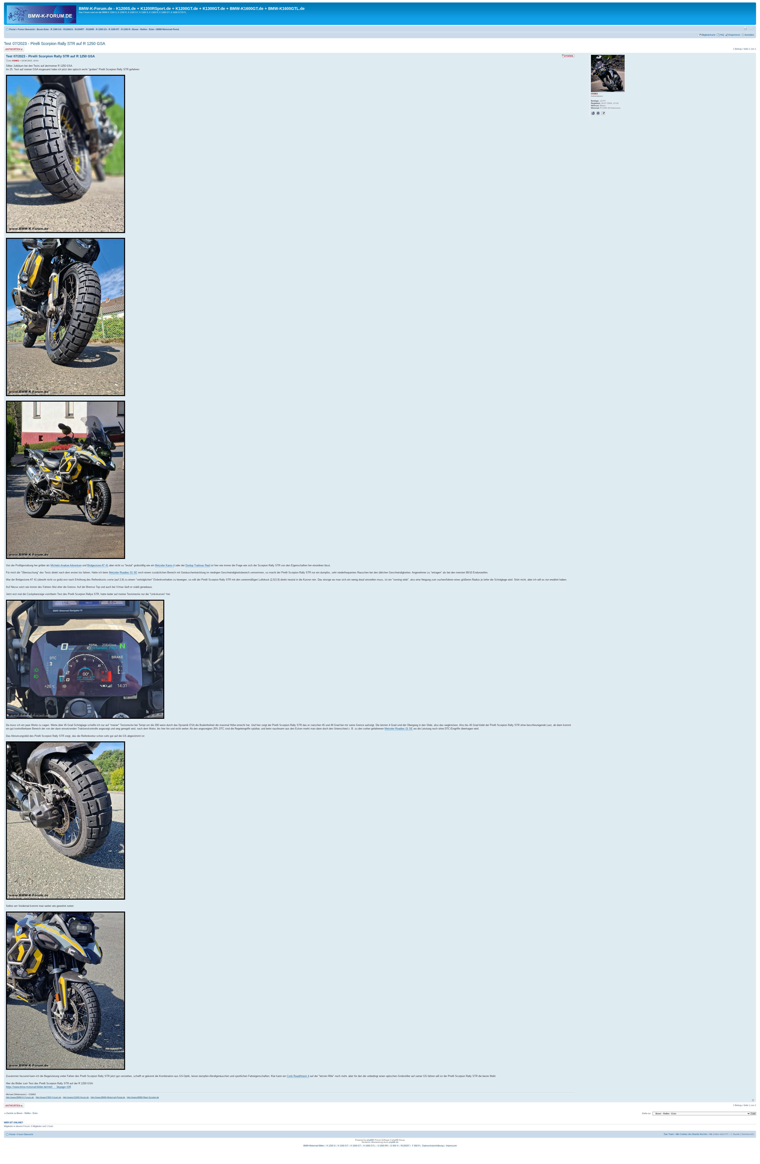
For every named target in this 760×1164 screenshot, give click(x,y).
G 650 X (394, 1145)
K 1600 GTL (369, 1145)
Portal (12, 29)
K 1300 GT (343, 1145)
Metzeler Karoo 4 (165, 565)
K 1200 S (331, 1145)
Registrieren (734, 35)
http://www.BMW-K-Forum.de (20, 1097)
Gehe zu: (646, 1113)
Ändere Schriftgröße (751, 28)
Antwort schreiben (12, 48)
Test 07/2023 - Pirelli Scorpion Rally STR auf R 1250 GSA (54, 43)
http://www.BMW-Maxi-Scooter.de (143, 1097)
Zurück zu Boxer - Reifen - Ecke (22, 1113)
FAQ (722, 35)
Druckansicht (745, 28)
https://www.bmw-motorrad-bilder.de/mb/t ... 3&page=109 (38, 1086)
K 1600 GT (356, 1145)
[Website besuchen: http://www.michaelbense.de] (593, 113)
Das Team (669, 1134)
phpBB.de (393, 1142)
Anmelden (749, 35)
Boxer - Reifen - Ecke (143, 29)
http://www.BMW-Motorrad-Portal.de (108, 1097)
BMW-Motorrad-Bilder (313, 1145)
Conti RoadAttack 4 (298, 1076)
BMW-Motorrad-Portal (167, 29)
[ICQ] (598, 113)
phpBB (370, 1140)
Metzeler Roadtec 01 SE (123, 572)
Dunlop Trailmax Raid (197, 565)
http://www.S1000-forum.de (76, 1097)
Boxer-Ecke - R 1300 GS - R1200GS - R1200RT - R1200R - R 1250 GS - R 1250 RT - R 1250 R (83, 29)
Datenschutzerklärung (433, 1145)
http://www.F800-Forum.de (48, 1097)
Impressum (451, 1145)
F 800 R (416, 1145)
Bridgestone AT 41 (97, 565)
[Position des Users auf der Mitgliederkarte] (603, 113)
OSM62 (15, 61)
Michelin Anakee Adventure (66, 565)
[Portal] (42, 13)
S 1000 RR (382, 1145)
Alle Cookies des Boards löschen (691, 1134)
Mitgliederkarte (708, 35)
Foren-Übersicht (26, 29)
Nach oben (753, 1100)
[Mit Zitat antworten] (568, 56)
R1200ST (405, 1145)
